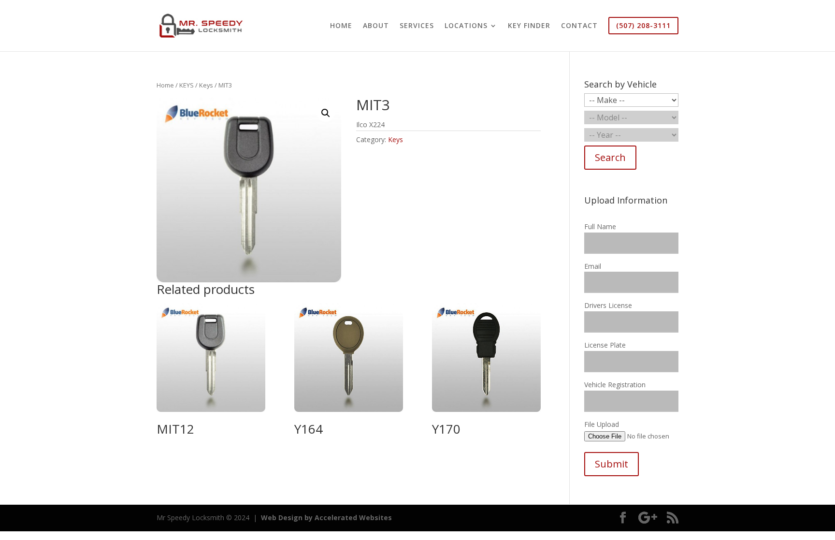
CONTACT (579, 26)
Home (165, 85)
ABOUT (376, 26)
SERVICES (417, 26)
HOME (341, 26)
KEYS (186, 85)
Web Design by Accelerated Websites (326, 517)
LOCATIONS (466, 26)
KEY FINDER (529, 26)
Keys (206, 85)
